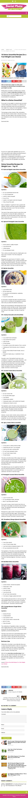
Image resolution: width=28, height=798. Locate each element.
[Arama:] (14, 16)
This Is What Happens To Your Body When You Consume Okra (16, 756)
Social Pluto (12, 60)
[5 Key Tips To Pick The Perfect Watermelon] (4, 751)
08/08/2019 (5, 60)
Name (2, 724)
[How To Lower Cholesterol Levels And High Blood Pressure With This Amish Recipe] (4, 743)
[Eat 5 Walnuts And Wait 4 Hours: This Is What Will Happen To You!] (4, 775)
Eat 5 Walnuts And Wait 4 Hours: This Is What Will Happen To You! (17, 774)
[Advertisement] (14, 34)
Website (3, 732)
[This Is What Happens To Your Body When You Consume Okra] (4, 758)
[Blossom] (3, 785)
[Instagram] (15, 1)
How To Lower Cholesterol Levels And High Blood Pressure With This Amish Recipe (17, 742)
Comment (3, 714)
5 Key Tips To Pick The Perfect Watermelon (15, 750)
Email (2, 728)
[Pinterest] (12, 1)
